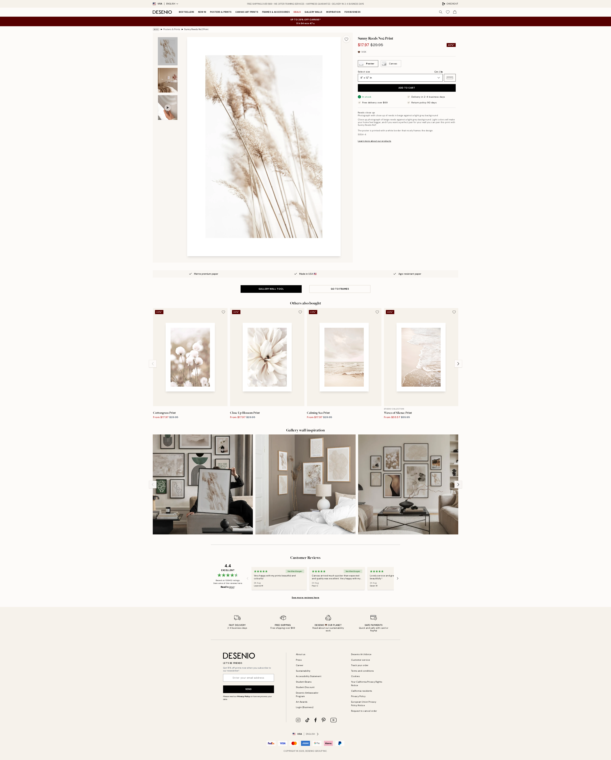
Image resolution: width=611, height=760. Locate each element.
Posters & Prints (221, 12)
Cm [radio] (436, 71)
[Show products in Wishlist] (447, 12)
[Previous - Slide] (153, 364)
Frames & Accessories (276, 12)
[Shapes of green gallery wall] (203, 484)
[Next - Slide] (458, 364)
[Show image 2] (168, 80)
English (170, 3)
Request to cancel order (364, 711)
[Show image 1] (168, 51)
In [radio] (442, 71)
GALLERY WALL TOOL (271, 288)
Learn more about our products (374, 141)
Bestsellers (186, 12)
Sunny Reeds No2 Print (196, 29)
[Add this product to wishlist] (346, 39)
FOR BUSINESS (352, 12)
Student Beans (304, 682)
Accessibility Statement (308, 676)
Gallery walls (313, 12)
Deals (297, 12)
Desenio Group (314, 751)
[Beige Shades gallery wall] (305, 484)
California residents (361, 691)
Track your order (360, 665)
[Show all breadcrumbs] (156, 29)
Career (299, 665)
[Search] (440, 12)
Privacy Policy (243, 696)
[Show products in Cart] (454, 12)
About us (301, 654)
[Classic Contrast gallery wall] (408, 484)
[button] (450, 78)
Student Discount (305, 687)
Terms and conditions (362, 671)
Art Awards (302, 702)
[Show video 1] (168, 107)
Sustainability (303, 671)
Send (248, 689)
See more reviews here (305, 597)
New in (202, 12)
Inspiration (333, 12)
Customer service (360, 660)
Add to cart (406, 87)
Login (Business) (305, 707)
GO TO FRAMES (340, 288)
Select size (364, 71)
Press (299, 660)
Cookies (355, 676)
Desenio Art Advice (361, 654)
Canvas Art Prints (246, 12)
